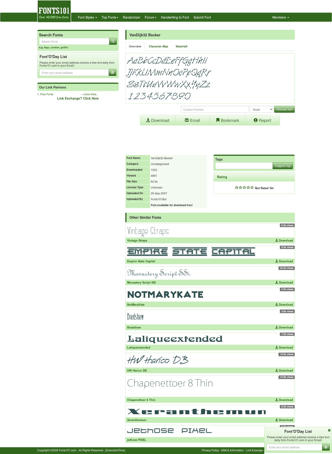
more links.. (91, 94)
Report (264, 120)
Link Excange (254, 450)
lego (46, 47)
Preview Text (284, 109)
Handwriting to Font (175, 17)
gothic (64, 47)
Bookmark (229, 120)
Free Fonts (46, 94)
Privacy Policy (210, 450)
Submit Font (202, 17)
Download (159, 120)
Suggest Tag (282, 166)
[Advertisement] (210, 138)
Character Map (158, 46)
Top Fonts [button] (109, 17)
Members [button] (279, 17)
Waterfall (181, 46)
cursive (55, 47)
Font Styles (86, 17)
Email (194, 120)
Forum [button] (149, 17)
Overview (135, 46)
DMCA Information (232, 450)
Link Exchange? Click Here (78, 98)
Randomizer (131, 17)
